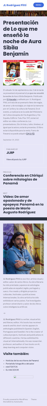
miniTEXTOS (11, 366)
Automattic (18, 402)
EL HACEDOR (12, 370)
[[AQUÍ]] (30, 133)
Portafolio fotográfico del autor (20, 363)
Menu (38, 5)
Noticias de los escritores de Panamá (22, 360)
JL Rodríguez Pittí (15, 5)
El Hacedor (12, 99)
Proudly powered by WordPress (15, 399)
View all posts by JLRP (16, 159)
